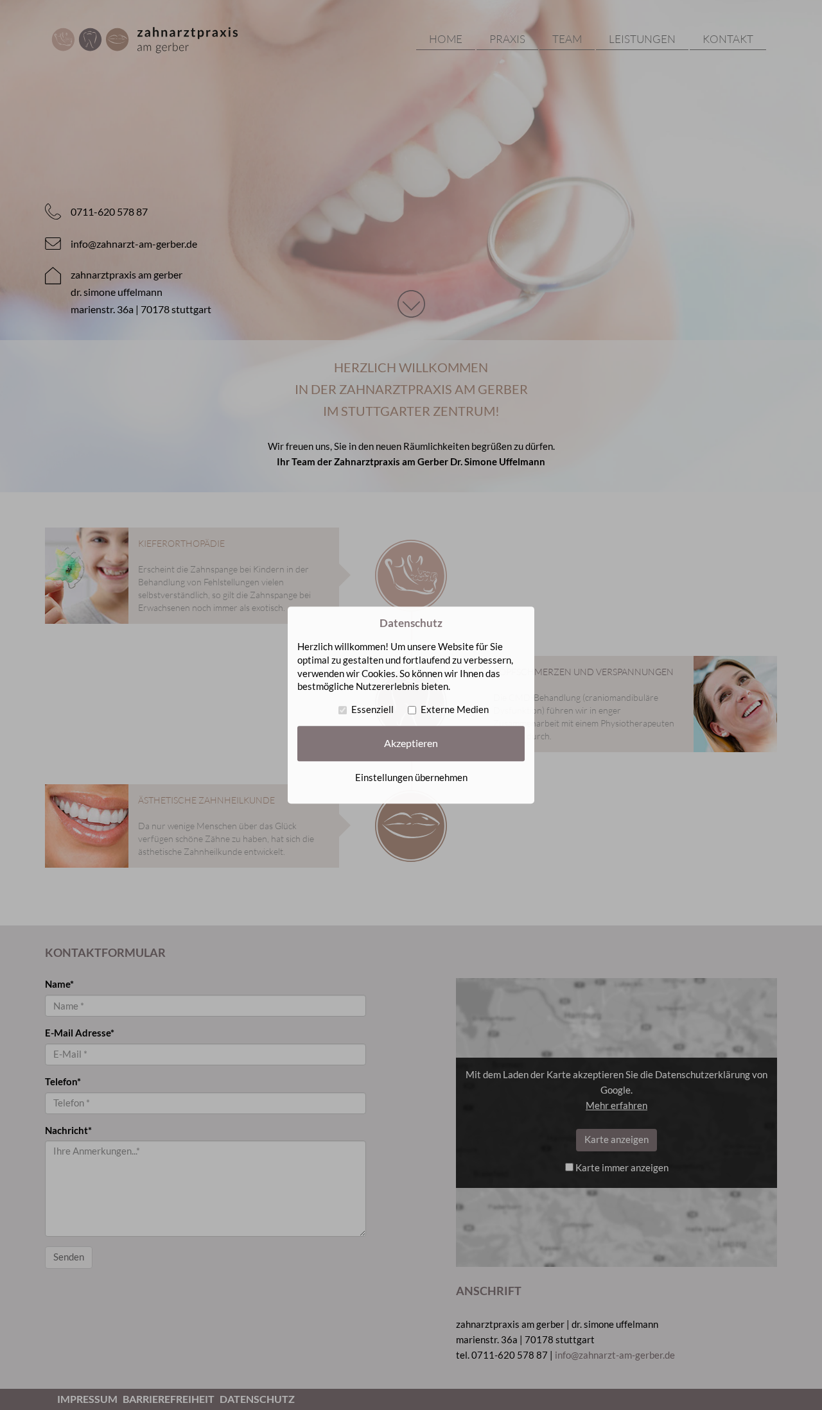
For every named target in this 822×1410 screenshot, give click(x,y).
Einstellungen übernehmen (411, 777)
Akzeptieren (411, 743)
